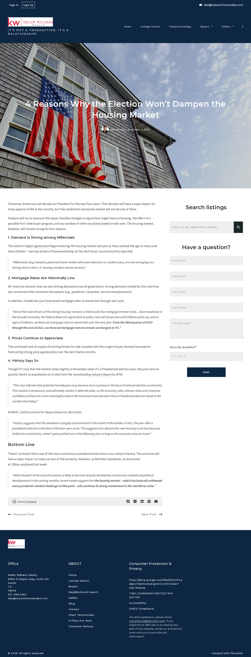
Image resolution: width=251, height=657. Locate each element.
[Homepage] (30, 21)
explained (27, 464)
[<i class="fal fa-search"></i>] (238, 227)
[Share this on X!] (135, 501)
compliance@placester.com (147, 620)
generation (42, 246)
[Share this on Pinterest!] (149, 501)
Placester (236, 653)
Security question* (183, 347)
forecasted (52, 301)
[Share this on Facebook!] (128, 501)
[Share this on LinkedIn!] (142, 501)
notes (77, 412)
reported (126, 251)
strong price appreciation (40, 352)
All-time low (16, 286)
